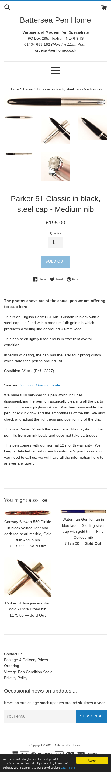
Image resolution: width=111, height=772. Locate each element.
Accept (92, 760)
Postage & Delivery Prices (26, 660)
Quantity (55, 233)
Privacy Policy (15, 678)
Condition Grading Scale (39, 385)
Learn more (68, 767)
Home (14, 89)
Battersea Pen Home (55, 20)
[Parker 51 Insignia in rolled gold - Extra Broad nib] (27, 577)
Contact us (13, 654)
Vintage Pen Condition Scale (28, 672)
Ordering (11, 666)
